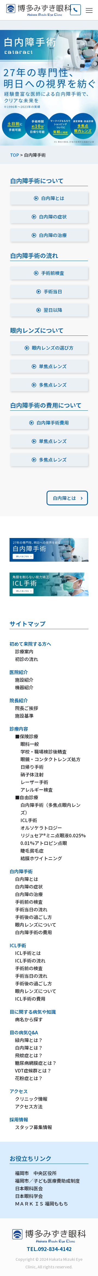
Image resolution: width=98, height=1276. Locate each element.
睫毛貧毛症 (32, 850)
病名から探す (29, 1019)
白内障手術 (21, 871)
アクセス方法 (28, 1106)
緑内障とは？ (29, 1040)
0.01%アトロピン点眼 (43, 843)
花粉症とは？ (29, 1078)
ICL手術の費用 (30, 998)
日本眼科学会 (29, 1195)
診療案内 (24, 651)
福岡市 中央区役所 (36, 1173)
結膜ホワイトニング (41, 858)
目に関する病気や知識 (33, 1011)
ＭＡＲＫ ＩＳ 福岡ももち (41, 1203)
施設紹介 (24, 679)
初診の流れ (26, 659)
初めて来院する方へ (30, 643)
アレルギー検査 (36, 789)
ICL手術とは (28, 952)
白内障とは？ (29, 1047)
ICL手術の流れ (30, 960)
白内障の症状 (29, 886)
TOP (14, 155)
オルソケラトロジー (41, 827)
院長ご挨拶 (26, 708)
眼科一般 (29, 743)
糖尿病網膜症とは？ (36, 1062)
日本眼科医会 (29, 1188)
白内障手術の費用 (33, 932)
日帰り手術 (32, 766)
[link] (49, 550)
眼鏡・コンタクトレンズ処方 (50, 759)
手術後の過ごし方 (33, 917)
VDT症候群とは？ (33, 1070)
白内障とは (26, 878)
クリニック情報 (31, 1098)
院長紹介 (19, 700)
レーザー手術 (34, 782)
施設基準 (24, 715)
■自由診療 (26, 797)
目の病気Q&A (24, 1032)
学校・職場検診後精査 (43, 751)
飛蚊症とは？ (29, 1055)
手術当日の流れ (31, 909)
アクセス (19, 1091)
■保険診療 (26, 736)
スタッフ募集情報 (33, 1127)
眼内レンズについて (35, 924)
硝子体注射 (32, 774)
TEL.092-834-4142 (49, 1248)
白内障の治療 (29, 894)
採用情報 (19, 1119)
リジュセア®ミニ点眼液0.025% (53, 835)
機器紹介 (24, 687)
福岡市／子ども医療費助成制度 (47, 1180)
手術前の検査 (29, 901)
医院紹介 (19, 672)
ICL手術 (28, 820)
